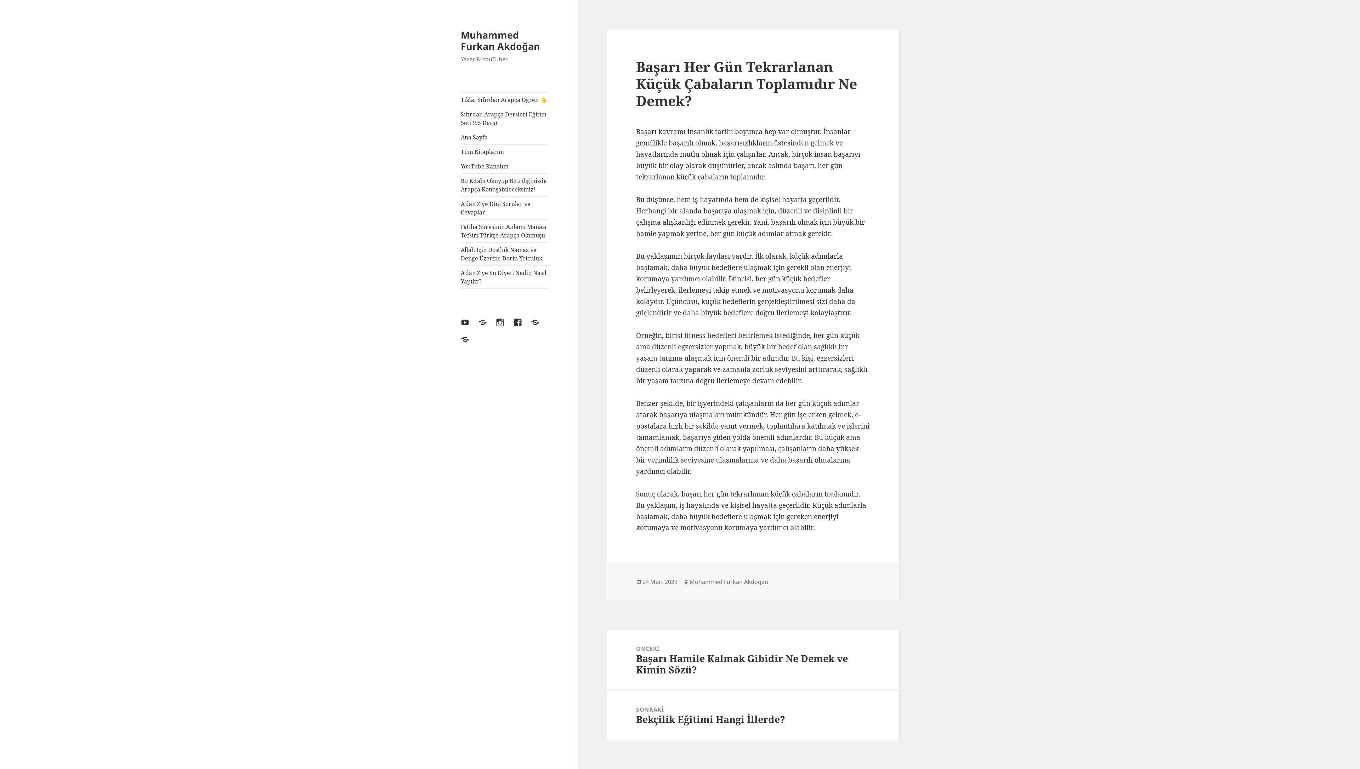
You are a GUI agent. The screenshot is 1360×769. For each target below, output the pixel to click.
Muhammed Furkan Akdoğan (500, 40)
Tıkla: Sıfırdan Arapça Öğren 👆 (504, 100)
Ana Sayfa (474, 137)
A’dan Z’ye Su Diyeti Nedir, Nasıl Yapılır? (503, 277)
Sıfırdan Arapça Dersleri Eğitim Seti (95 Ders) (503, 118)
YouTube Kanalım (485, 166)
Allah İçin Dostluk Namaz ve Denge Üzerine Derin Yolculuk (501, 254)
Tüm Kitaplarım (482, 152)
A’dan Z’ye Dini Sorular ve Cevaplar (496, 208)
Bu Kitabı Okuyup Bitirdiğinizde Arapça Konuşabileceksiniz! (504, 185)
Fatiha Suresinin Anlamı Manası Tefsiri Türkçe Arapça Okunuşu (503, 231)
